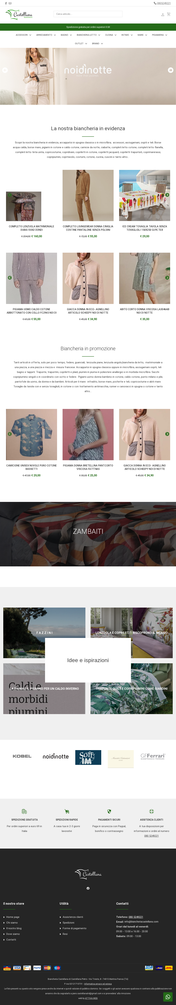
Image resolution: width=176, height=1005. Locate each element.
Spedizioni (68, 922)
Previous (9, 194)
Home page (12, 917)
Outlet (79, 43)
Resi (65, 934)
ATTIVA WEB (91, 998)
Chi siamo (12, 922)
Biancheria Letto (87, 35)
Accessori (22, 35)
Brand (95, 43)
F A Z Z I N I (44, 632)
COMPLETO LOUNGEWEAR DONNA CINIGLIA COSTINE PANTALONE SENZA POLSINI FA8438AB (88, 230)
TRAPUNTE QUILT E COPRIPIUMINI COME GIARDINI (132, 688)
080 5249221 (151, 835)
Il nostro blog (13, 928)
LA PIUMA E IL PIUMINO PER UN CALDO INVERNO (44, 688)
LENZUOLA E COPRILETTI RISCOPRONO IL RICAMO (132, 632)
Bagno (64, 35)
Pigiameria (158, 35)
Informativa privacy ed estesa (98, 984)
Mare (141, 35)
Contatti (11, 939)
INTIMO (125, 35)
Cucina (109, 35)
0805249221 (164, 3)
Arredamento (44, 35)
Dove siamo (13, 934)
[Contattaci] (10, 3)
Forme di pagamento (74, 928)
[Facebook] (6, 3)
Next (166, 194)
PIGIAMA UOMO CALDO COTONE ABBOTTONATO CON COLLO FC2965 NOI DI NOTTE (32, 313)
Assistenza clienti (73, 917)
